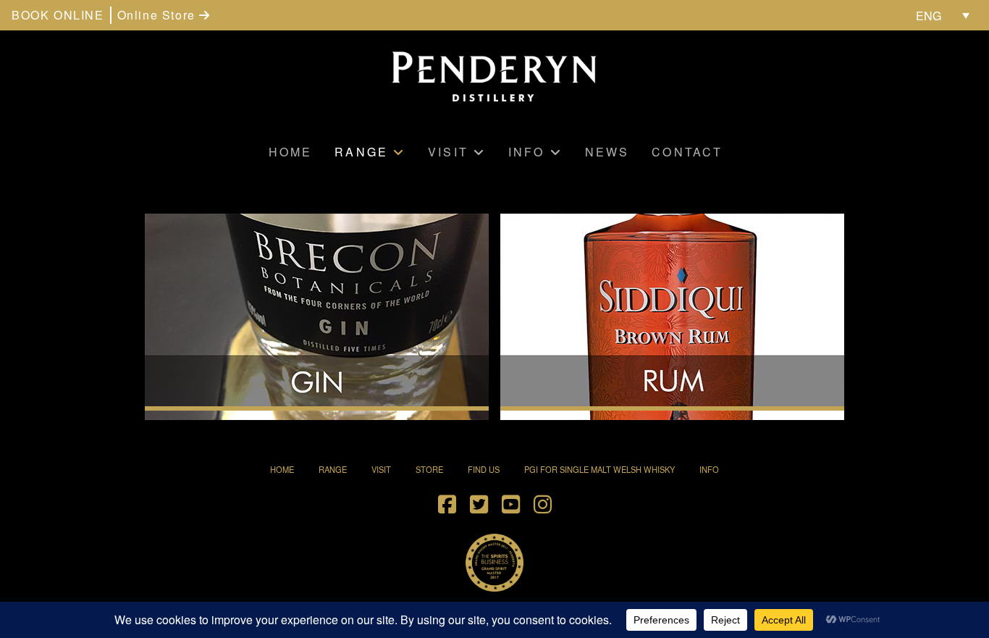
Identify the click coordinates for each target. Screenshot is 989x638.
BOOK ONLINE (58, 15)
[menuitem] (942, 15)
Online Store (158, 15)
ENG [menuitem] (928, 15)
